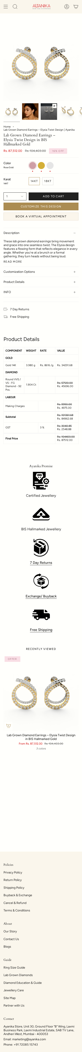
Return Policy (12, 880)
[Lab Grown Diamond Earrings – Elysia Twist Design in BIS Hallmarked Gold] (41, 693)
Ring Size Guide (14, 967)
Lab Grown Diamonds (18, 975)
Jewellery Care (13, 990)
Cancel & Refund (14, 903)
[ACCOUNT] (66, 6)
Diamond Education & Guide (22, 983)
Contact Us (11, 939)
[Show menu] (5, 6)
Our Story (10, 931)
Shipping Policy (13, 888)
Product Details (13, 282)
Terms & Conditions (16, 910)
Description (11, 233)
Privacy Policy (12, 872)
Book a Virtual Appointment (41, 216)
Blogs (7, 946)
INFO (7, 292)
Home (7, 126)
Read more (12, 261)
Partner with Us (13, 1005)
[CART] (76, 6)
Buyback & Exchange (17, 895)
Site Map (9, 998)
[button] (15, 6)
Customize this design (41, 206)
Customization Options (19, 272)
